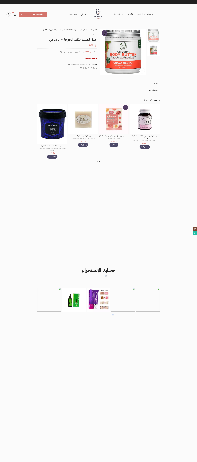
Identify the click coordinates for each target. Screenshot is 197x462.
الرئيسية (94, 30)
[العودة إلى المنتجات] (93, 34)
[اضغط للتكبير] (142, 70)
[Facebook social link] (91, 68)
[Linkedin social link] (86, 68)
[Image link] (98, 390)
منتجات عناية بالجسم (84, 30)
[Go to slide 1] (99, 161)
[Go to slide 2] (97, 161)
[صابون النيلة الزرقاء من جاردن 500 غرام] (52, 124)
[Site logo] (98, 14)
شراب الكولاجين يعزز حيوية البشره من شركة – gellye (114, 136)
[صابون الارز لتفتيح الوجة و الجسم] (83, 119)
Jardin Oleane (50, 149)
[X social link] (88, 68)
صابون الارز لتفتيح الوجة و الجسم (83, 136)
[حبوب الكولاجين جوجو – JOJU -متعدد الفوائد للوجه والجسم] (145, 119)
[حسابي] (8, 14)
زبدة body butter (71, 30)
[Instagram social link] (195, 229)
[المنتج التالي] (91, 34)
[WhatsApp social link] (83, 68)
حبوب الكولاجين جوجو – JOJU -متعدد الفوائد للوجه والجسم (144, 137)
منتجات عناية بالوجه (138, 140)
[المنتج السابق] (95, 34)
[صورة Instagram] (148, 300)
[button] (145, 147)
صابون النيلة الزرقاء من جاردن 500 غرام (52, 146)
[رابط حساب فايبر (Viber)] (81, 68)
